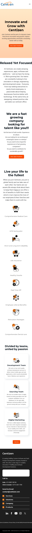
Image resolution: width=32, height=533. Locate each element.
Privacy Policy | (12, 522)
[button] (16, 496)
